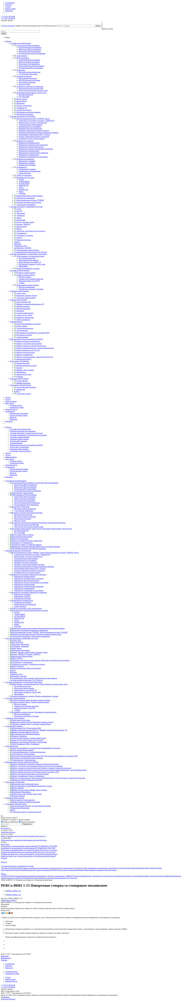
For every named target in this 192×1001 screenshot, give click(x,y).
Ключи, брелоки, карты (50, 876)
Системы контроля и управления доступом (26, 207)
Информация (6, 958)
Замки (30, 876)
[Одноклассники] (7, 913)
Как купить (9, 403)
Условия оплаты (16, 405)
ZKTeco (142, 876)
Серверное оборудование (19, 291)
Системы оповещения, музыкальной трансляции (28, 254)
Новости (13, 417)
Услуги (8, 399)
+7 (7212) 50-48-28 (8, 18)
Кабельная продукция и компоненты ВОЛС (26, 339)
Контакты (9, 421)
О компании (10, 411)
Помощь (4, 960)
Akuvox (163, 876)
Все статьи (5, 844)
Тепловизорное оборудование (33, 878)
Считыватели (118, 876)
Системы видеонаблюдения (20, 43)
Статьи (8, 977)
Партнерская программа (19, 413)
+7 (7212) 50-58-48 (8, 16)
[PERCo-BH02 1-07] (13, 891)
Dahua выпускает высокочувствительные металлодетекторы (24, 840)
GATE (3, 876)
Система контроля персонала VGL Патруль (60, 878)
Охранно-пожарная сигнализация (22, 116)
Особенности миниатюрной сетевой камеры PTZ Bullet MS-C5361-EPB (28, 848)
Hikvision (169, 876)
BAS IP (8, 876)
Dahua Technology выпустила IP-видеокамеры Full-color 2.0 (23, 836)
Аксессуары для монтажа (19, 361)
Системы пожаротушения (19, 270)
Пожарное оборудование (19, 379)
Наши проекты (11, 401)
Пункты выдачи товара (18, 415)
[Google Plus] (12, 913)
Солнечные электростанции (20, 385)
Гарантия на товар (17, 407)
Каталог (8, 41)
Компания (5, 956)
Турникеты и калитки (131, 876)
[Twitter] (5, 913)
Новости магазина (28, 822)
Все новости (5, 828)
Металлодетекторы (152, 876)
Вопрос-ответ (10, 979)
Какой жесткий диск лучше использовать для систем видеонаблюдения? (28, 856)
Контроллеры (79, 876)
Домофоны (24, 876)
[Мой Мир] (9, 913)
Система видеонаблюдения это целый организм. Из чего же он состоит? (28, 852)
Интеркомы (37, 876)
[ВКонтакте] (2, 913)
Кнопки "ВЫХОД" (66, 876)
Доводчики (15, 876)
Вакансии (13, 419)
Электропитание (16, 322)
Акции (8, 397)
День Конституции (8, 832)
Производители (11, 409)
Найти (4, 33)
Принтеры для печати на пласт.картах (98, 876)
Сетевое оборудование (18, 300)
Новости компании (11, 822)
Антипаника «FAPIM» (13, 878)
